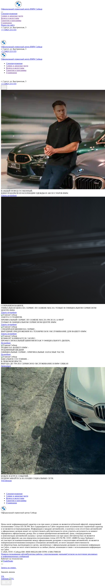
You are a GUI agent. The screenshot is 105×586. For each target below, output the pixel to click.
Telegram (8, 481)
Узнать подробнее (9, 195)
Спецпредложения (9, 14)
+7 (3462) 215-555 (8, 30)
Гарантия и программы (11, 20)
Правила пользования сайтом (14, 554)
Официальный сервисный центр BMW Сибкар (21, 9)
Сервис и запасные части (12, 16)
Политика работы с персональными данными (47, 554)
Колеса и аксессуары (10, 18)
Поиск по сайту (8, 25)
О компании (6, 23)
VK (2, 481)
